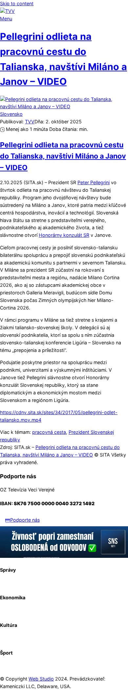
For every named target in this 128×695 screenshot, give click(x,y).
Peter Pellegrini (93, 182)
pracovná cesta (49, 432)
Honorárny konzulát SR (64, 235)
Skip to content (16, 3)
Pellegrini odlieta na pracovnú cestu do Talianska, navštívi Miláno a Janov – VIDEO (63, 156)
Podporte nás (25, 520)
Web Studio (41, 679)
